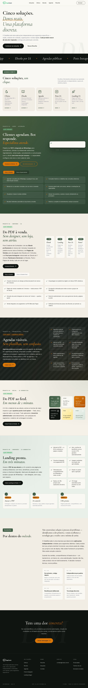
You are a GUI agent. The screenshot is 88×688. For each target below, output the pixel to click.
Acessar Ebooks (9, 266)
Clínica (38, 3)
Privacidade (76, 662)
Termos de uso (77, 665)
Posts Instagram (28, 672)
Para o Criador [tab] (9, 274)
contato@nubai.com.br (63, 662)
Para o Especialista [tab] (21, 172)
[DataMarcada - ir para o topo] (8, 3)
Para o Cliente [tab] (9, 172)
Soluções (31, 3)
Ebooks (44, 3)
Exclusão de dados (78, 669)
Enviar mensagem (43, 640)
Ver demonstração (28, 164)
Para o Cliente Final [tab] (22, 274)
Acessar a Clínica (10, 164)
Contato (42, 669)
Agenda (51, 3)
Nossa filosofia (32, 46)
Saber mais (8, 365)
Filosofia (57, 3)
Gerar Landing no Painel (11, 483)
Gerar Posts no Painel (11, 424)
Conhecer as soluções (12, 46)
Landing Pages (28, 675)
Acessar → (81, 3)
